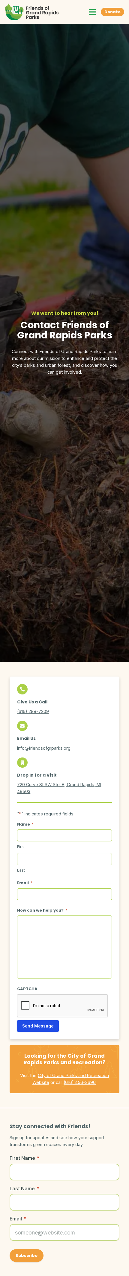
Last (21, 870)
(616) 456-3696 (80, 1082)
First (21, 846)
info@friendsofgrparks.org (43, 748)
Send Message (38, 1025)
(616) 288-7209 (33, 711)
